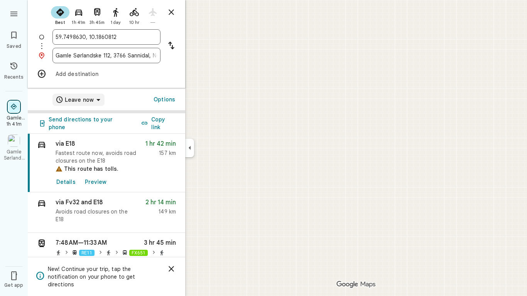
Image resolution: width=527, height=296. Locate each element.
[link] (106, 163)
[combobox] (106, 37)
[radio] (60, 15)
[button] (106, 212)
